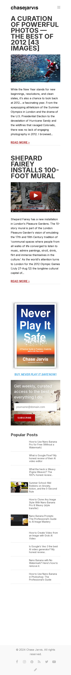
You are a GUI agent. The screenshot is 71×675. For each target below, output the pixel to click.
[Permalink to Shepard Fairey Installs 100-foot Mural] (35, 197)
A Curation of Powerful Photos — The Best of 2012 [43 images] (35, 33)
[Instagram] (24, 662)
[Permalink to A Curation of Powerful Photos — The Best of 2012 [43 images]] (35, 68)
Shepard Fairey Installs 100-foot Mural (35, 167)
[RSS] (39, 662)
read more (20, 142)
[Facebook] (17, 662)
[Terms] (35, 669)
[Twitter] (46, 662)
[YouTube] (54, 662)
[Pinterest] (32, 662)
